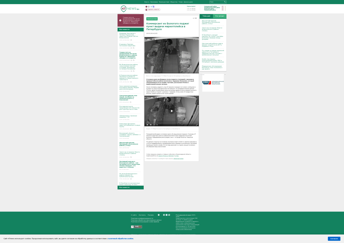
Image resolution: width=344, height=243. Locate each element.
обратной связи (178, 158)
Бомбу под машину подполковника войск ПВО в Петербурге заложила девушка (213, 61)
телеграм (151, 7)
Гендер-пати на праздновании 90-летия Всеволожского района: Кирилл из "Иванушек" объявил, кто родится (131, 20)
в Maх (177, 155)
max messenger (153, 7)
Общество (174, 2)
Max (169, 215)
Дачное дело (188, 2)
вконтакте (149, 7)
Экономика (154, 2)
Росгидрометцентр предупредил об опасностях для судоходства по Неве (129, 109)
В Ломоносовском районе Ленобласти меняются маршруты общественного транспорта (128, 78)
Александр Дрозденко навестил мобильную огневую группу (129, 126)
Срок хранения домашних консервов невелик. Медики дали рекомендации (129, 89)
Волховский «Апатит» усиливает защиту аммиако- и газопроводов (129, 136)
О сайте (134, 215)
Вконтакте (164, 215)
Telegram (166, 215)
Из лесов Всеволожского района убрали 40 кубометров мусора (128, 176)
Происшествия (164, 2)
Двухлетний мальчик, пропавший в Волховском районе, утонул (211, 22)
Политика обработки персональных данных (146, 220)
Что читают (219, 16)
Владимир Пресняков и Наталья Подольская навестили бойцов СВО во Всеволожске (128, 37)
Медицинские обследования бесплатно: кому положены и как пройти (212, 68)
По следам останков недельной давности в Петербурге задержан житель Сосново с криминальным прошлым (213, 52)
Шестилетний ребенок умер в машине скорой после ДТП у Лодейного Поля (212, 45)
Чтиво (181, 2)
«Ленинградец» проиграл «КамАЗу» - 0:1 (128, 117)
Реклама (151, 215)
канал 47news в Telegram (166, 155)
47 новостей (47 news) (184, 215)
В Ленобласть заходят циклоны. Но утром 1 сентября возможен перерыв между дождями (212, 37)
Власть (146, 2)
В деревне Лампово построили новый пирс (127, 46)
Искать (225, 2)
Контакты (142, 215)
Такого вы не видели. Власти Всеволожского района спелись (129, 154)
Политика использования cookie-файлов (145, 221)
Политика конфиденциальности (142, 218)
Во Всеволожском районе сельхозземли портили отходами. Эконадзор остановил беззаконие (128, 68)
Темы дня (206, 16)
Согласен (334, 239)
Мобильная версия (146, 7)
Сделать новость (153, 9)
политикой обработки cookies (120, 238)
